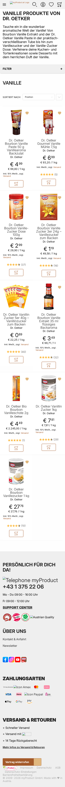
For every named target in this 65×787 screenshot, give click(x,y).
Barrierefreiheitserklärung (17, 774)
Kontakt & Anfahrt (14, 639)
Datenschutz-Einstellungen (20, 771)
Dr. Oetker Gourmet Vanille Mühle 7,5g (48, 144)
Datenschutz (44, 767)
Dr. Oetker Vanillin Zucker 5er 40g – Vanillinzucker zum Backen (16, 319)
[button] (35, 4)
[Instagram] (11, 659)
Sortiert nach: (12, 97)
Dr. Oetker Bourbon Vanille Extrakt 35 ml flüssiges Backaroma (48, 321)
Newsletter (10, 645)
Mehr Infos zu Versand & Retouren (24, 747)
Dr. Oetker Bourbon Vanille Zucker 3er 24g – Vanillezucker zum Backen (48, 231)
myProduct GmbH (31, 777)
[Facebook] (5, 659)
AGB (57, 767)
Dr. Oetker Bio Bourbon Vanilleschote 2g (16, 410)
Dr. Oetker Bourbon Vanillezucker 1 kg (16, 492)
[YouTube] (17, 659)
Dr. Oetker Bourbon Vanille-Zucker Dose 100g (16, 229)
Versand (7, 176)
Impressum (26, 767)
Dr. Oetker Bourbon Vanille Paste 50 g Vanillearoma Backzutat (16, 147)
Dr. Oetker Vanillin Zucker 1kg (49, 408)
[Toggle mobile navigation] (4, 4)
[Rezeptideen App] (24, 659)
